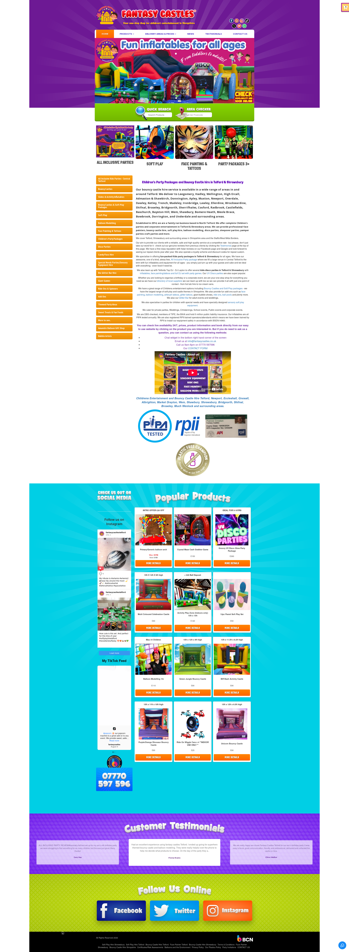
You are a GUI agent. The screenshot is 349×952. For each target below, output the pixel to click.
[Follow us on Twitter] (174, 911)
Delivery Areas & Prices (160, 34)
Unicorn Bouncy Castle (232, 743)
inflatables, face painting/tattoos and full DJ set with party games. (171, 273)
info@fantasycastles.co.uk (202, 341)
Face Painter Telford (179, 944)
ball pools (227, 294)
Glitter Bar (184, 297)
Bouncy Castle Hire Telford (157, 944)
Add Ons (102, 296)
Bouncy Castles (105, 189)
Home (105, 34)
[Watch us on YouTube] (239, 26)
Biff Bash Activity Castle (232, 678)
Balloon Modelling (107, 223)
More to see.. (104, 320)
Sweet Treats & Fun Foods (110, 312)
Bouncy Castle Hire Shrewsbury (202, 944)
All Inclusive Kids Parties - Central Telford (114, 180)
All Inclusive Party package (184, 259)
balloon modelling (154, 294)
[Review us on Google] (236, 21)
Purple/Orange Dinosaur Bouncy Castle (154, 743)
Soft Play (102, 215)
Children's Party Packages (110, 238)
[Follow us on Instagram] (242, 21)
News (190, 34)
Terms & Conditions (226, 944)
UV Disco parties (215, 273)
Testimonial (225, 245)
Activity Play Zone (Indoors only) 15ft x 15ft (192, 614)
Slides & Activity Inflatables (111, 196)
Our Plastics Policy (213, 947)
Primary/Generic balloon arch (153, 549)
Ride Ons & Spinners (108, 288)
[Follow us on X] (234, 26)
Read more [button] (114, 740)
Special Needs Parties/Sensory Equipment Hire (112, 263)
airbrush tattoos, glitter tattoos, (178, 294)
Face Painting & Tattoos (109, 230)
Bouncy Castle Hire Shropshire (122, 947)
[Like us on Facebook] (231, 21)
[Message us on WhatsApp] (244, 26)
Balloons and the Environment (177, 947)
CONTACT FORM (197, 348)
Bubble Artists (105, 336)
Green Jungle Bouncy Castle (192, 678)
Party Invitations (229, 947)
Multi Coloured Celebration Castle (153, 614)
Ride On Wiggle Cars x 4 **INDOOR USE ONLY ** (193, 743)
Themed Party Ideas (107, 304)
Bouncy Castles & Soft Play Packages (111, 206)
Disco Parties (104, 246)
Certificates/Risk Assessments (150, 947)
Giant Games (104, 280)
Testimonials (213, 34)
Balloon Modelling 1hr (153, 678)
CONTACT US (240, 34)
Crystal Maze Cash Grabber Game (192, 549)
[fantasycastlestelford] (102, 534)
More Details (153, 563)
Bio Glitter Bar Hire (107, 272)
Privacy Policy (198, 947)
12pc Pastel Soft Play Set (231, 614)
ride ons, (217, 294)
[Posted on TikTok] (114, 728)
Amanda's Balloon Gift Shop (111, 328)
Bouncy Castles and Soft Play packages (223, 288)
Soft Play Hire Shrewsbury (113, 944)
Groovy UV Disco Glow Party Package (232, 549)
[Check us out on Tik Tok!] (247, 21)
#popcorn (107, 733)
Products (126, 34)
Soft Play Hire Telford (135, 944)
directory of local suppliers (169, 280)
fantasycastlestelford (116, 532)
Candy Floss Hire (106, 254)
